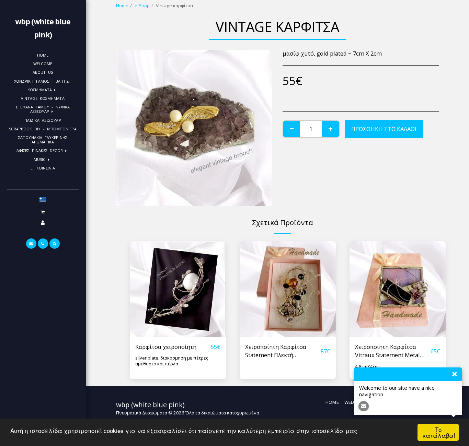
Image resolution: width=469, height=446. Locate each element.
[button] (42, 211)
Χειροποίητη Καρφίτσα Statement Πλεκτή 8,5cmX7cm (275, 351)
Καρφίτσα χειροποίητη (165, 347)
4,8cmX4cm (367, 366)
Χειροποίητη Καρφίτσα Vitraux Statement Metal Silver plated (387, 351)
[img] (178, 289)
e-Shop (142, 5)
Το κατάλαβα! (439, 432)
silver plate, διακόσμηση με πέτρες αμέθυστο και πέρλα (171, 361)
